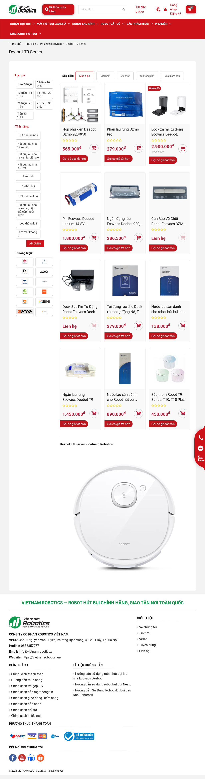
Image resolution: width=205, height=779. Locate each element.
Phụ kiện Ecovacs (51, 43)
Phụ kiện (161, 23)
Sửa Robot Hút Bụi (23, 33)
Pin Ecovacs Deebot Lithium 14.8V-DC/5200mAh (78, 221)
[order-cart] (93, 148)
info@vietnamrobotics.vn (36, 651)
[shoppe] (41, 760)
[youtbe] (22, 760)
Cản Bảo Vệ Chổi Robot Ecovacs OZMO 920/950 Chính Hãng (168, 221)
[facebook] (13, 760)
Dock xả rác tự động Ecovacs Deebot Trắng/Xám (167, 132)
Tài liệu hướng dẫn (88, 665)
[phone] (201, 438)
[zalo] (201, 458)
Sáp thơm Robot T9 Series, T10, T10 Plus (168, 397)
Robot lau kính (83, 23)
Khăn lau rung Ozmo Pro (123, 132)
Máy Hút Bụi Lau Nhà (51, 23)
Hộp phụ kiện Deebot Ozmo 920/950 (79, 132)
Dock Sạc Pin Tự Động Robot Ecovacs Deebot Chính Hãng (80, 309)
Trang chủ (15, 43)
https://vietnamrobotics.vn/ (41, 657)
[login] (166, 9)
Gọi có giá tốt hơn (74, 158)
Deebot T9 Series (76, 43)
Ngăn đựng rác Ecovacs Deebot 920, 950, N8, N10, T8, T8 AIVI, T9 (123, 221)
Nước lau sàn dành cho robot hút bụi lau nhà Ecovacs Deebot (167, 309)
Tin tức (140, 7)
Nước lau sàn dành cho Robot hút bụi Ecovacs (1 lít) (122, 397)
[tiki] (32, 760)
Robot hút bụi (20, 23)
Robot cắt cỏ (110, 23)
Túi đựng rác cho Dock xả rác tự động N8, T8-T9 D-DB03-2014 (124, 309)
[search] (124, 9)
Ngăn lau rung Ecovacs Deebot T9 (77, 397)
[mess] (201, 448)
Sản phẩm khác (138, 23)
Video (139, 12)
